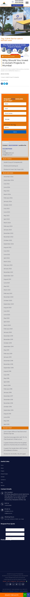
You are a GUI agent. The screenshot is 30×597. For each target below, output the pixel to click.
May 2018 (6, 378)
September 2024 (9, 180)
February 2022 (8, 265)
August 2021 (7, 279)
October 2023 (8, 205)
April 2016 (6, 424)
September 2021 (8, 275)
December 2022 (8, 233)
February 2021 (8, 293)
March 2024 (7, 194)
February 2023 (8, 226)
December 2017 (8, 396)
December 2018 (8, 360)
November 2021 (8, 272)
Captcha (6, 124)
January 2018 (8, 392)
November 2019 (8, 339)
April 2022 (7, 258)
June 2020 (7, 314)
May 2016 (6, 420)
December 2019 (8, 336)
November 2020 (8, 297)
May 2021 (6, 286)
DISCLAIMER (23, 591)
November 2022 (8, 237)
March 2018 (7, 385)
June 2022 (7, 254)
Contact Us (3, 479)
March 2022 (7, 261)
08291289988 (19, 2)
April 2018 (6, 382)
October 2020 (8, 300)
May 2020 (6, 318)
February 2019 (8, 353)
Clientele (2, 476)
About (2, 468)
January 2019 (7, 357)
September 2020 (9, 304)
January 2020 (8, 332)
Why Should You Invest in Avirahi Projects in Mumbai (15, 63)
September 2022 (9, 244)
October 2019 (8, 343)
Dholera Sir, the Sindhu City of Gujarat (15, 454)
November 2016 (8, 403)
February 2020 (8, 329)
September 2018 (8, 367)
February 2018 (8, 389)
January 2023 (8, 229)
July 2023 (6, 208)
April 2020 (7, 321)
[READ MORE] (5, 74)
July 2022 (6, 251)
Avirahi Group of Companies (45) (13, 162)
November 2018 (8, 364)
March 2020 (7, 325)
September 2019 (8, 346)
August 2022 (7, 247)
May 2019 (6, 350)
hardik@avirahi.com (8, 153)
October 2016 (8, 406)
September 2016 (8, 410)
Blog (2, 482)
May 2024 (6, 191)
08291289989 (19, 1)
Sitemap (2, 485)
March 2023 (7, 222)
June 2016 (7, 417)
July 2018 (6, 374)
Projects (2, 471)
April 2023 (7, 219)
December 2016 (8, 399)
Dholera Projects (4, 473)
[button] (15, 125)
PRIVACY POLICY (14, 591)
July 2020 (7, 311)
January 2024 (8, 201)
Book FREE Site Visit (17, 5)
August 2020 (7, 307)
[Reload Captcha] (15, 124)
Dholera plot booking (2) (11, 166)
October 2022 (8, 240)
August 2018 (7, 371)
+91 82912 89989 (8, 505)
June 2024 (7, 187)
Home (2, 465)
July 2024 (6, 183)
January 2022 (8, 268)
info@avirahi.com (7, 155)
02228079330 (7, 149)
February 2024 (8, 198)
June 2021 (7, 283)
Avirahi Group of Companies (12, 77)
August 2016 (7, 413)
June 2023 (7, 212)
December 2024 (8, 176)
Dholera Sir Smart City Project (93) (14, 169)
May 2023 (6, 215)
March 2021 (7, 290)
